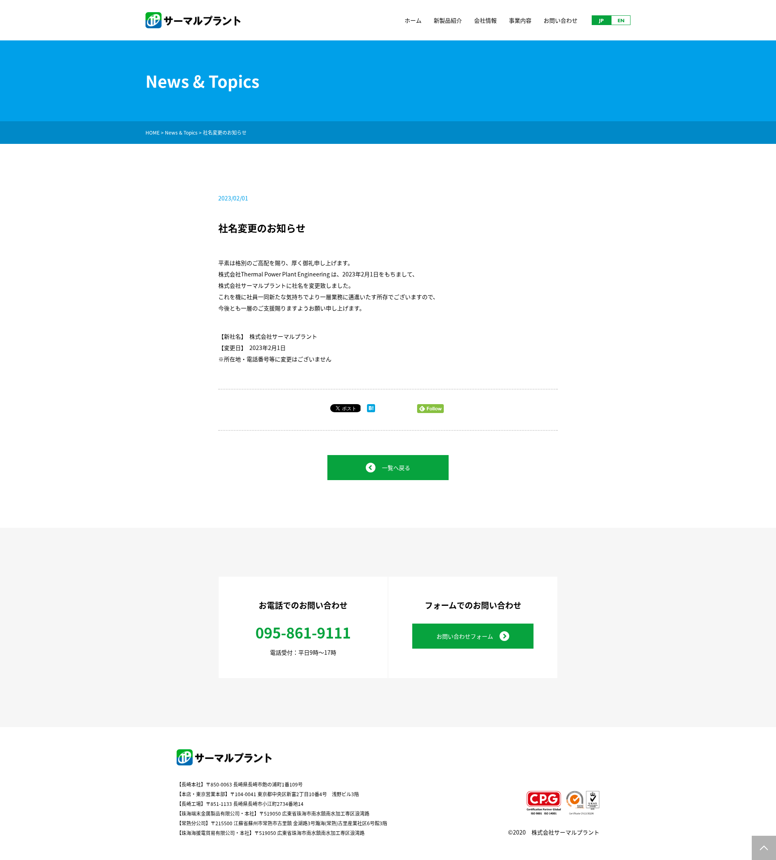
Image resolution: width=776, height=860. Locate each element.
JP (601, 20)
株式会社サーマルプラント (565, 832)
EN (621, 20)
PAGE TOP (764, 848)
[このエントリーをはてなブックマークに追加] (371, 410)
